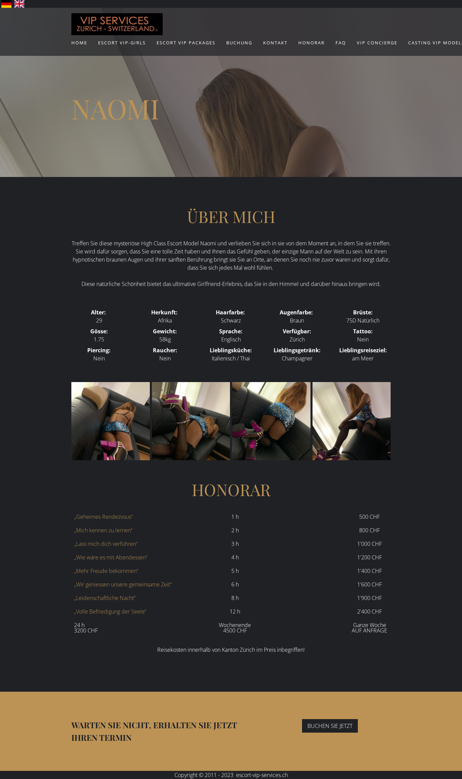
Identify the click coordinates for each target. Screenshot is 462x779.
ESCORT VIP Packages (186, 43)
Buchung (239, 43)
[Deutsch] (6, 4)
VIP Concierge (377, 43)
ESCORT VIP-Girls (122, 43)
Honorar (311, 43)
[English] (19, 4)
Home (79, 43)
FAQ (341, 43)
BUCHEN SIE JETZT (329, 726)
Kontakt (275, 43)
